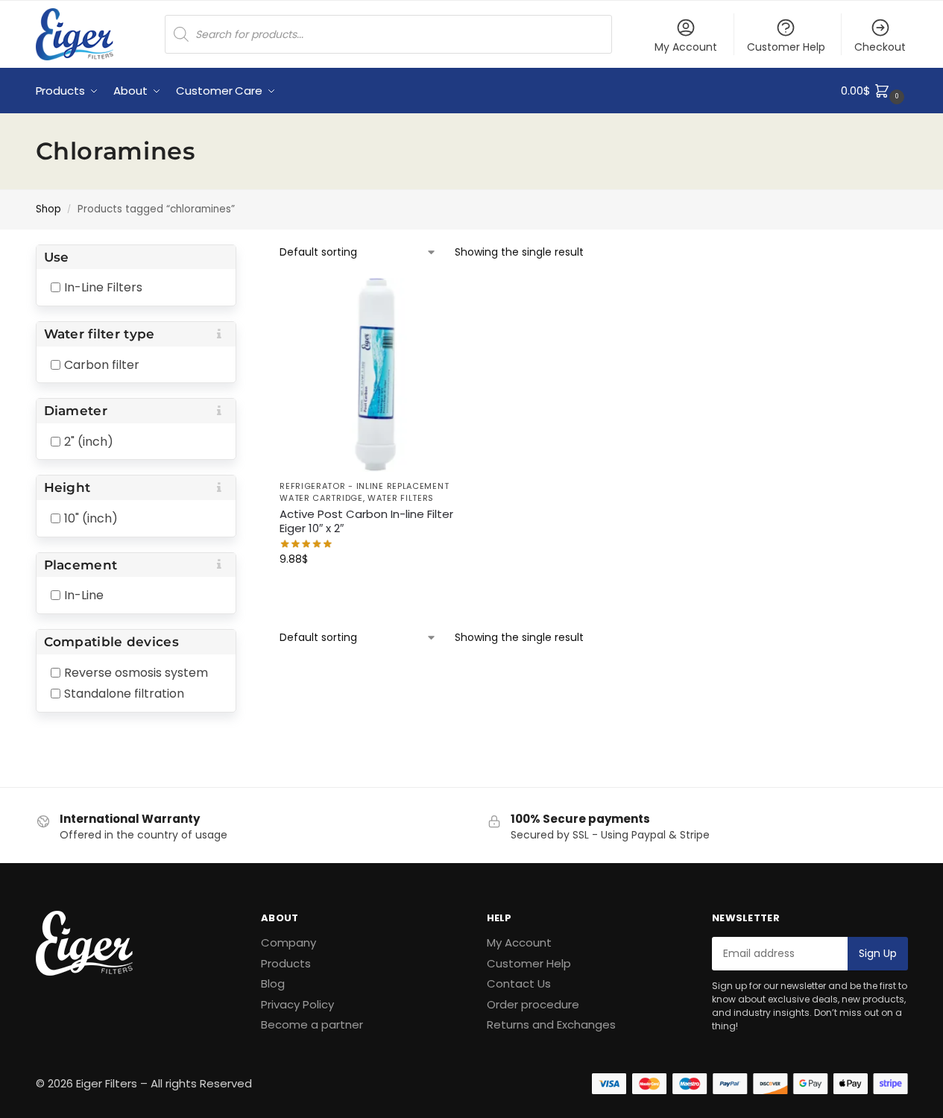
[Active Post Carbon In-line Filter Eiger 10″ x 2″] (377, 375)
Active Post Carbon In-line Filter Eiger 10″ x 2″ (366, 521)
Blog (273, 983)
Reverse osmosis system (136, 671)
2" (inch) (88, 440)
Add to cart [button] (376, 591)
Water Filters (401, 498)
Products (286, 963)
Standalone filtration (124, 693)
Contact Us (519, 983)
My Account (686, 47)
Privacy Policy (297, 1004)
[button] (874, 91)
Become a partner (312, 1024)
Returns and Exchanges (551, 1024)
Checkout (880, 47)
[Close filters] (240, 254)
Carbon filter (101, 364)
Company (288, 942)
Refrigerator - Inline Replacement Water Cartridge (364, 491)
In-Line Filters (103, 287)
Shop (48, 209)
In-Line (84, 595)
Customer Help (786, 47)
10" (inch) (91, 518)
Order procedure (533, 1004)
